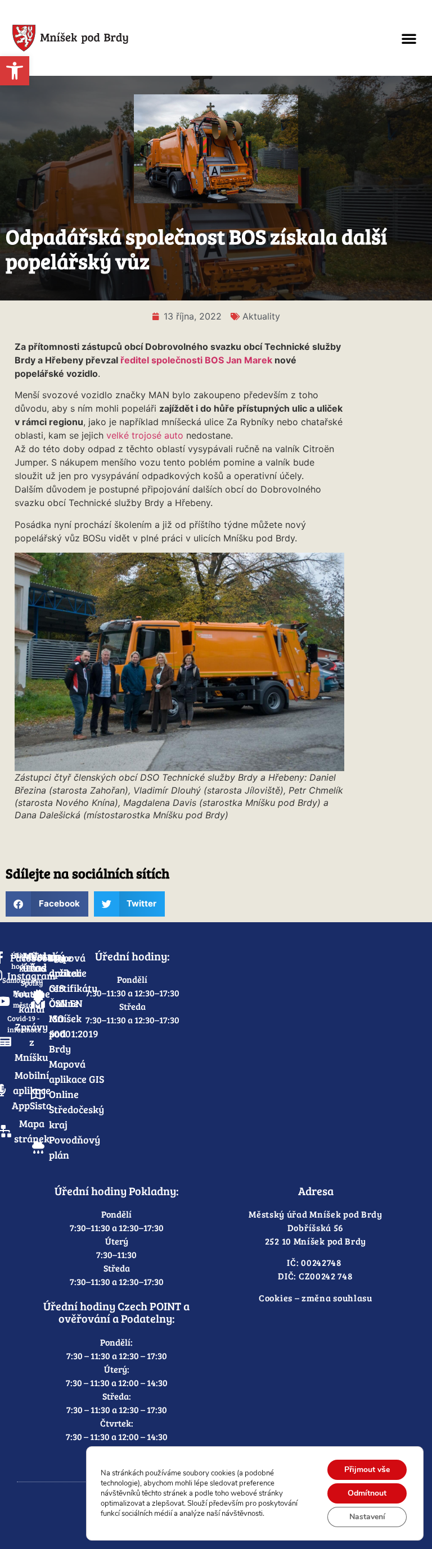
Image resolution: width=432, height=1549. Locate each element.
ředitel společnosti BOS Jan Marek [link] (196, 360)
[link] (14, 70)
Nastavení (367, 1516)
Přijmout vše (367, 1469)
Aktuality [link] (261, 316)
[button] (409, 38)
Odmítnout (367, 1493)
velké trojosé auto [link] (144, 435)
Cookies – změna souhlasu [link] (315, 1298)
